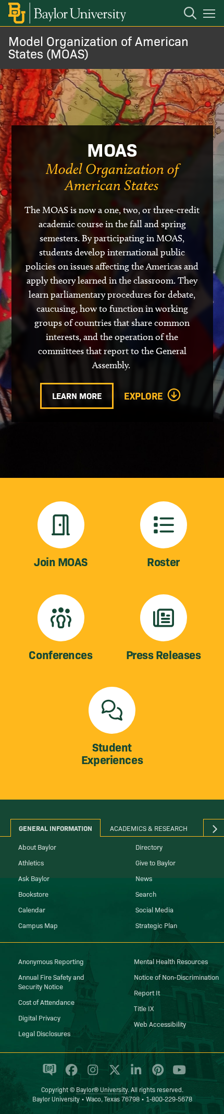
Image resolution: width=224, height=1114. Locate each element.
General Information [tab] (55, 827)
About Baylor (37, 846)
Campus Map (38, 925)
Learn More (77, 395)
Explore (143, 396)
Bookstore (33, 893)
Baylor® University (102, 1089)
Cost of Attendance (46, 1001)
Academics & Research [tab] (149, 827)
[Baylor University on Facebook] (69, 1074)
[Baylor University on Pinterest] (156, 1074)
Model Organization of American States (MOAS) (98, 47)
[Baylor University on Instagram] (91, 1074)
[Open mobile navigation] (210, 15)
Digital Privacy (39, 1017)
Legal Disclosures (44, 1033)
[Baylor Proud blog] (47, 1074)
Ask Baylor (33, 878)
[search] (185, 15)
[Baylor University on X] (112, 1074)
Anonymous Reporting (51, 961)
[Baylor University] (66, 13)
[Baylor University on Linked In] (134, 1074)
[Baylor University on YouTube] (176, 1074)
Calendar (31, 909)
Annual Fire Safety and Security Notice (51, 981)
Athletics (31, 862)
